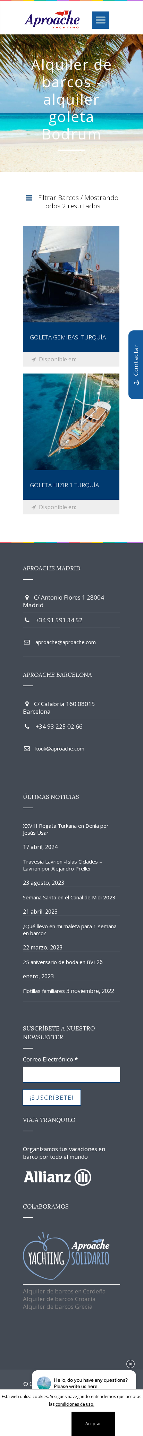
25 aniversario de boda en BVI (59, 961)
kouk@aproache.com (59, 748)
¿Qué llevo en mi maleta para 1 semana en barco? (70, 930)
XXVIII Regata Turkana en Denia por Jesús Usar (66, 829)
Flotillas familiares (44, 990)
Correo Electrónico (50, 1059)
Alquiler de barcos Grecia (58, 1306)
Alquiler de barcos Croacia (59, 1299)
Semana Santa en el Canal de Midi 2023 (69, 897)
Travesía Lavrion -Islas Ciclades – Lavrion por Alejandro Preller (62, 865)
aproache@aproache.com (65, 642)
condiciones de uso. (75, 1404)
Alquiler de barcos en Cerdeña (64, 1291)
